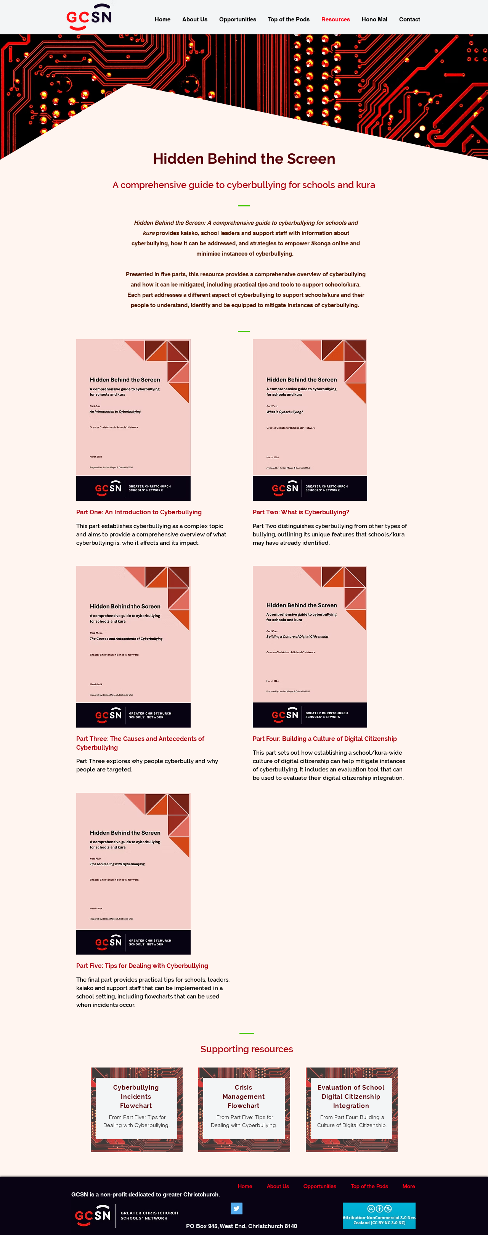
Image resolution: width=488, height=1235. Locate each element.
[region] (137, 1110)
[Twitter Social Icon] (236, 1208)
